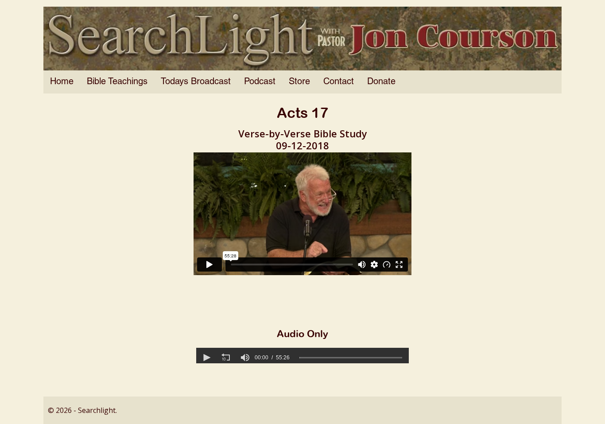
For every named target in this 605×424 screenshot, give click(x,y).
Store (299, 82)
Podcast (259, 82)
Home (62, 82)
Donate (381, 82)
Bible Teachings (117, 82)
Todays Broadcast (196, 82)
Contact (338, 82)
